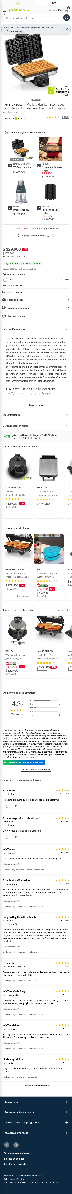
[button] (36, 18)
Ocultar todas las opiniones (36, 769)
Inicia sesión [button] (55, 10)
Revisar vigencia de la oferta (15, 256)
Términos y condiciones (16, 1153)
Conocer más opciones (13, 285)
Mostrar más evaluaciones (36, 1085)
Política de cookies (14, 1158)
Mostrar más (36, 405)
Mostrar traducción (11, 864)
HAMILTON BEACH (13, 104)
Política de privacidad (15, 1164)
